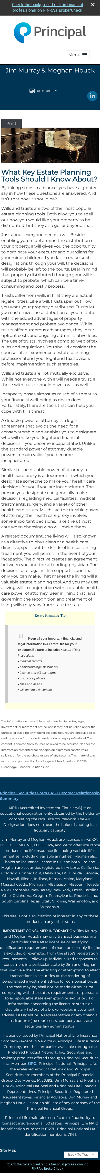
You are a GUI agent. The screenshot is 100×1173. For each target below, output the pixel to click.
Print (11, 123)
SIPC (31, 1063)
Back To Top (78, 1154)
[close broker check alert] (93, 5)
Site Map (8, 1150)
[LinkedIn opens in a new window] (92, 99)
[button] (78, 54)
